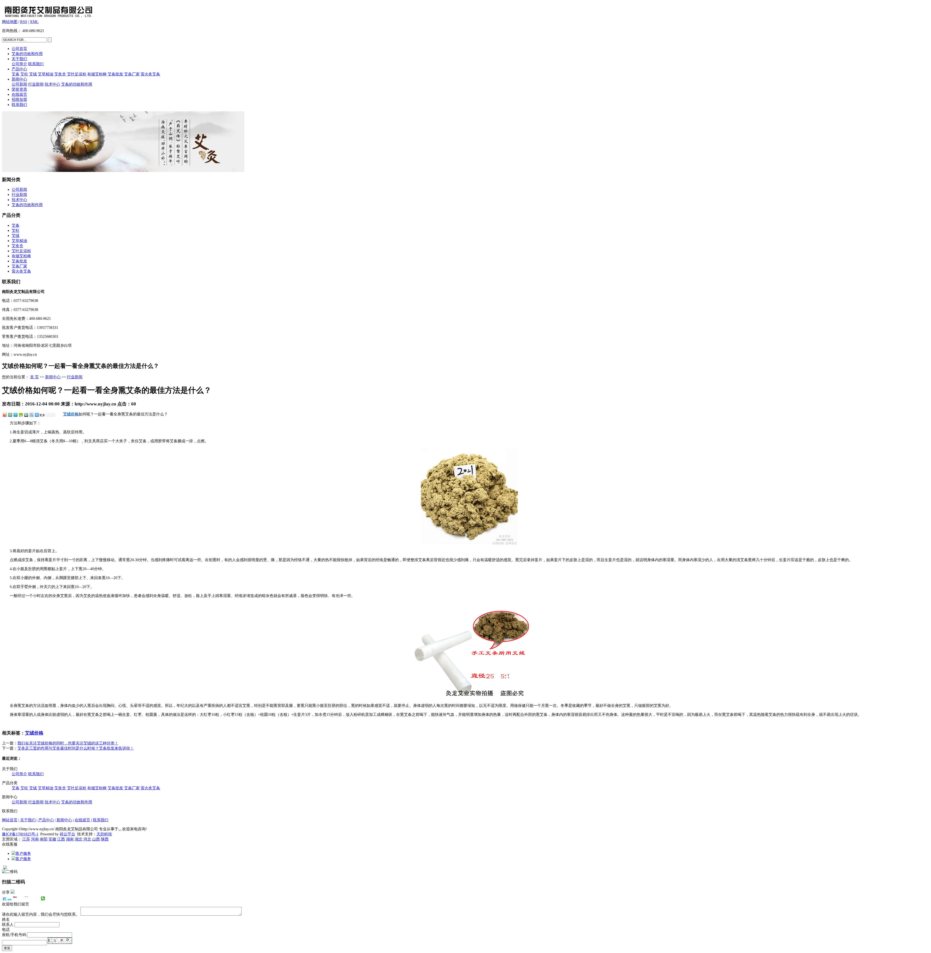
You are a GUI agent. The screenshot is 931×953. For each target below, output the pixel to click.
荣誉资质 (19, 89)
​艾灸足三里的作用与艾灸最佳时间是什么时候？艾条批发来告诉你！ (75, 748)
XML (34, 22)
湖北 (78, 839)
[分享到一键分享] (10, 898)
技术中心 (52, 84)
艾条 (15, 74)
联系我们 (36, 64)
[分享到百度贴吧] (31, 415)
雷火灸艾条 (150, 74)
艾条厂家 (132, 74)
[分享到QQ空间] (10, 415)
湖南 (70, 839)
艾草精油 (45, 74)
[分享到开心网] (26, 898)
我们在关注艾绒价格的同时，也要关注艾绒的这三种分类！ (67, 743)
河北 (87, 839)
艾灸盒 (60, 74)
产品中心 (19, 69)
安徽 (52, 839)
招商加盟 (19, 99)
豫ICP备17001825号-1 (20, 834)
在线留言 (19, 94)
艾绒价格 (34, 732)
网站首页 (9, 820)
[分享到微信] (43, 898)
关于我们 (19, 59)
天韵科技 (104, 834)
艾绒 (33, 74)
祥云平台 (67, 834)
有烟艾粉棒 (97, 74)
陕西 (105, 839)
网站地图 (9, 22)
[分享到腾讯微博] (15, 415)
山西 (96, 839)
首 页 (34, 377)
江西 (61, 839)
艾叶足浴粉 (76, 74)
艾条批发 (115, 74)
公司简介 (19, 64)
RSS (23, 22)
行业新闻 (36, 84)
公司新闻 (19, 84)
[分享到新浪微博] (4, 415)
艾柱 (24, 74)
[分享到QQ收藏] (26, 415)
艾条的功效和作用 (27, 54)
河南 (35, 839)
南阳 (44, 839)
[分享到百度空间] (20, 415)
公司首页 (19, 49)
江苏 (26, 839)
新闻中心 (19, 79)
